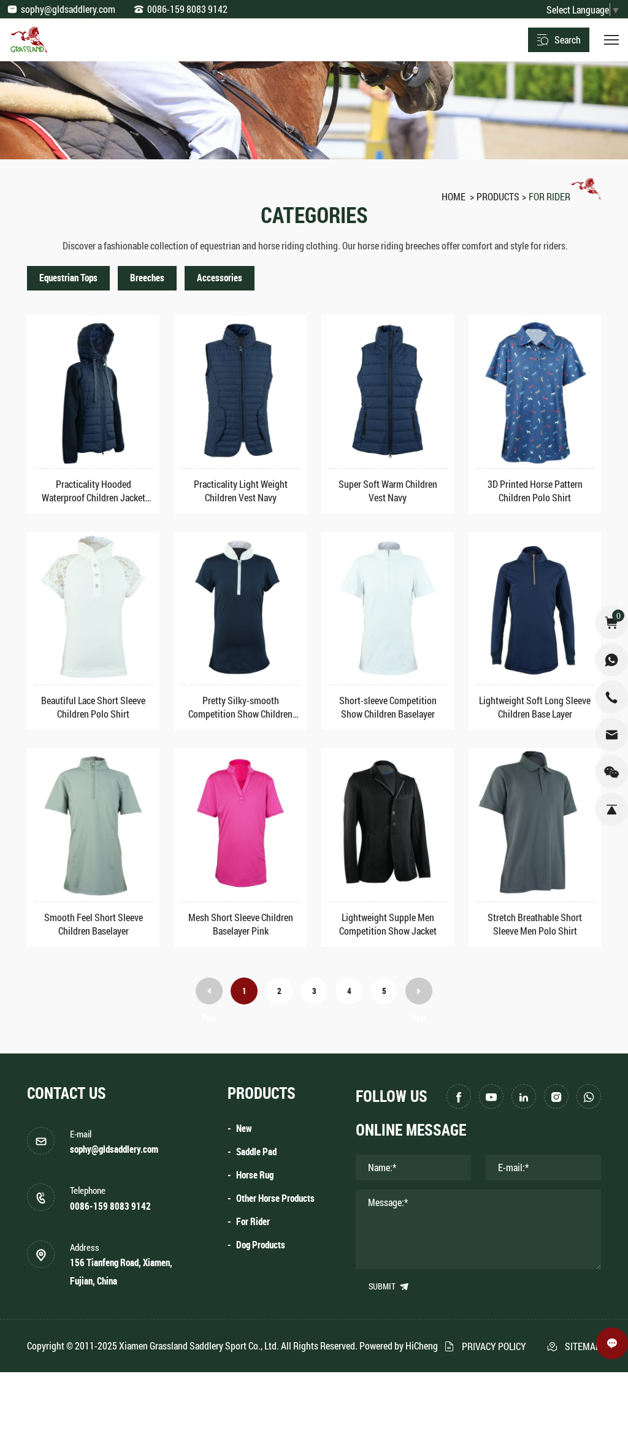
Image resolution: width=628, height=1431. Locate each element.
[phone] (611, 696)
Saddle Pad (256, 1152)
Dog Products (260, 1245)
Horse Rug (255, 1175)
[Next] (418, 990)
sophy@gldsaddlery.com (68, 8)
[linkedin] (523, 1096)
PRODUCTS (498, 196)
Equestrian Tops (68, 278)
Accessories (219, 278)
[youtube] (491, 1096)
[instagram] (556, 1096)
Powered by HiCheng (398, 1345)
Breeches (147, 278)
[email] (611, 734)
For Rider (549, 196)
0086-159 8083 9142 (187, 8)
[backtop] (611, 809)
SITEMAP (583, 1346)
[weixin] (611, 771)
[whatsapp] (588, 1096)
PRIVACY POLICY (494, 1346)
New (244, 1128)
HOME (453, 196)
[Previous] (209, 990)
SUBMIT (383, 1286)
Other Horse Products (275, 1198)
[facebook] (458, 1096)
